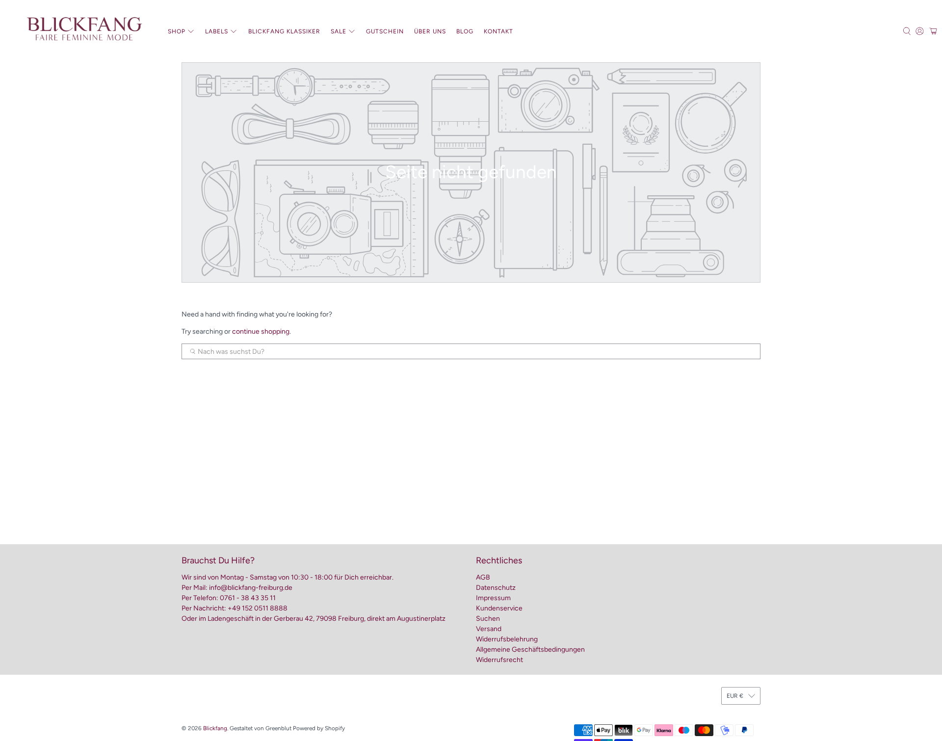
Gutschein (385, 31)
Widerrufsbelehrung (507, 639)
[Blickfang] (83, 31)
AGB (483, 577)
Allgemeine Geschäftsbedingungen (530, 649)
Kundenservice (499, 608)
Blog (464, 31)
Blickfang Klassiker (284, 31)
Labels (216, 31)
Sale (338, 31)
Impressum (493, 598)
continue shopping (260, 331)
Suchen (488, 618)
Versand (488, 629)
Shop (176, 31)
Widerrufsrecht (499, 660)
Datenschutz (496, 587)
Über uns (430, 31)
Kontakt (498, 31)
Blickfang (215, 728)
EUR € (735, 695)
